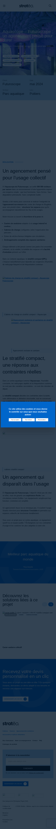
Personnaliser (42, 419)
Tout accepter (15, 419)
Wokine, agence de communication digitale (40, 806)
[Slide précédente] (44, 604)
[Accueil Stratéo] (26, 5)
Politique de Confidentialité (36, 773)
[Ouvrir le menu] (4, 5)
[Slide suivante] (50, 604)
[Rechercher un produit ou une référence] (50, 6)
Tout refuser (28, 419)
